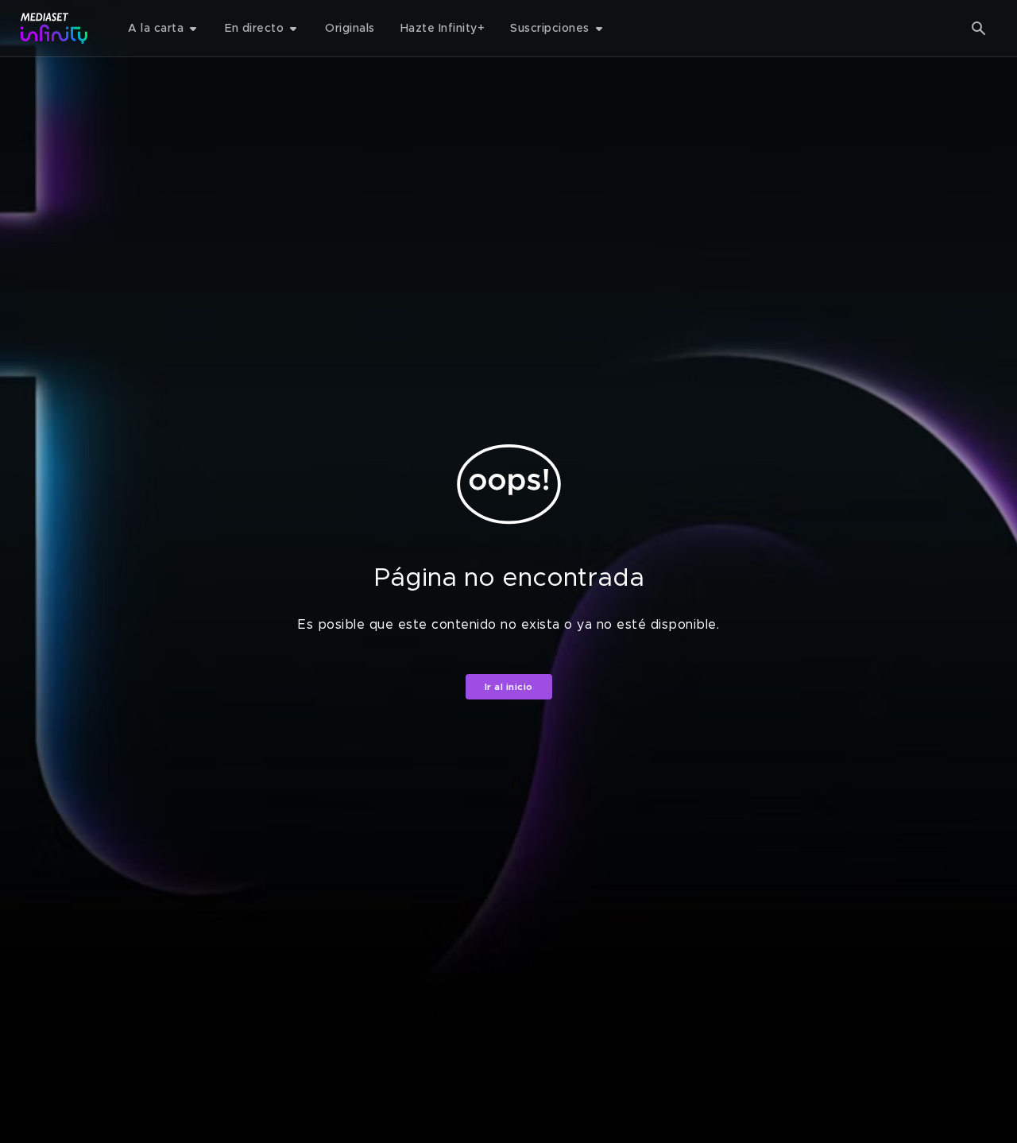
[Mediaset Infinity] (54, 28)
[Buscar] (978, 28)
